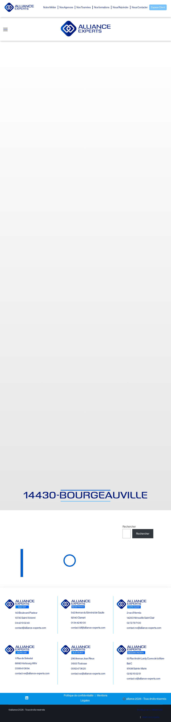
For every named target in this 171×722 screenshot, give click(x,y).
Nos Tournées (83, 7)
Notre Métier (49, 7)
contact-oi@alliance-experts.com (143, 678)
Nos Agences (66, 7)
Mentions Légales (150, 717)
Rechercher (129, 526)
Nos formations (101, 7)
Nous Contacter (140, 7)
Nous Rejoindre (120, 7)
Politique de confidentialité (79, 695)
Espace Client (158, 7)
